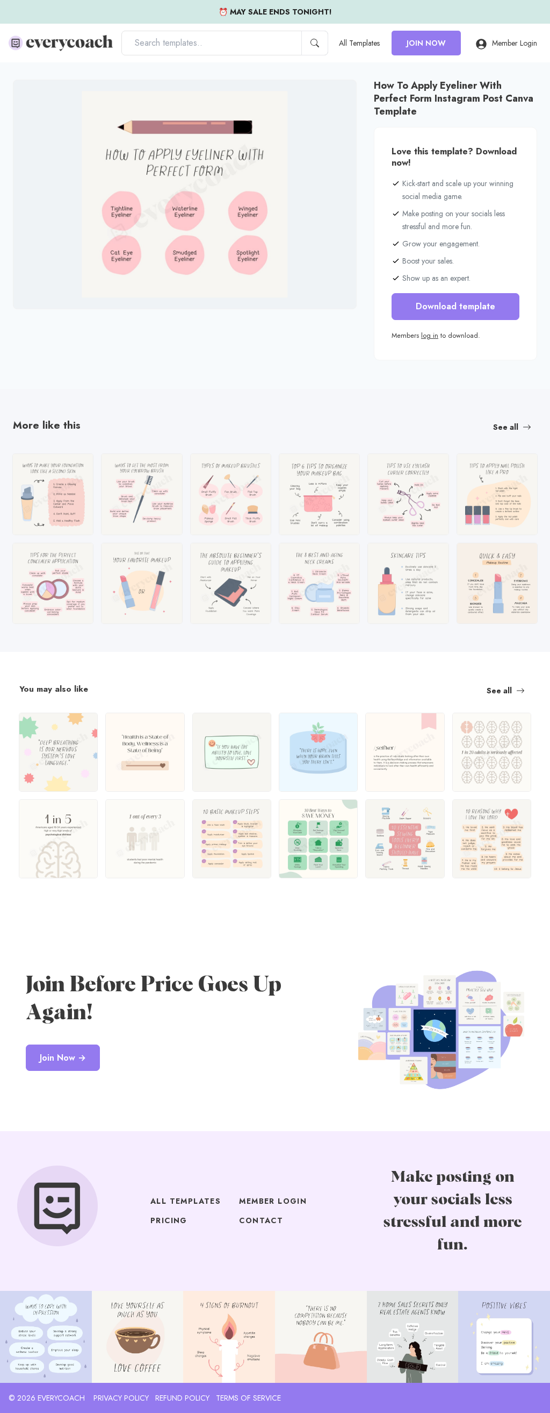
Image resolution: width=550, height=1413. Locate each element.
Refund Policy (182, 1398)
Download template (455, 306)
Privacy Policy (121, 1398)
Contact (261, 1220)
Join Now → (63, 1058)
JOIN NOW (426, 43)
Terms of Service (248, 1398)
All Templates (359, 43)
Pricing (168, 1220)
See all (505, 427)
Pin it (42, 97)
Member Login (514, 43)
